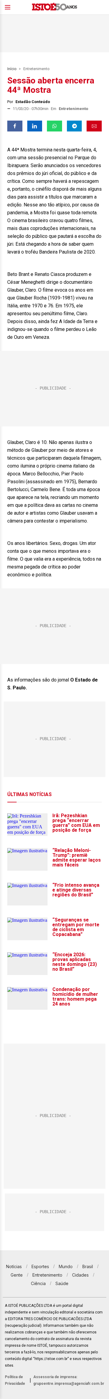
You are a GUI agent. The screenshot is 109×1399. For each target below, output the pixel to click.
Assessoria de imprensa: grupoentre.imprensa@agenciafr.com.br (68, 1380)
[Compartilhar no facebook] (14, 126)
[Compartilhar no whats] (54, 126)
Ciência (38, 1283)
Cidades (80, 1275)
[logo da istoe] (54, 7)
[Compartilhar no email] (94, 126)
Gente (17, 1275)
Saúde (61, 1283)
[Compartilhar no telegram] (74, 126)
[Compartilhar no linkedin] (34, 126)
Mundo (66, 1266)
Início (11, 69)
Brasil (87, 1266)
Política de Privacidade (15, 1380)
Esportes (40, 1266)
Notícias (14, 1266)
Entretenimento (36, 69)
